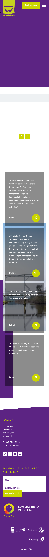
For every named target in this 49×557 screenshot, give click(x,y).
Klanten (28, 507)
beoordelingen (26, 510)
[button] (21, 136)
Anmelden (10, 493)
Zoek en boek (31, 5)
